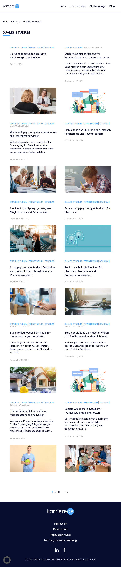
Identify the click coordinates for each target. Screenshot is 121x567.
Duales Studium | (19, 47)
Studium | (50, 47)
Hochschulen (77, 6)
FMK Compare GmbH (85, 559)
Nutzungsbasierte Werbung (60, 540)
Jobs (63, 6)
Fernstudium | (36, 47)
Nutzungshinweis (60, 534)
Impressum (60, 523)
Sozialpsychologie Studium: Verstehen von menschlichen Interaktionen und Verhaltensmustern (32, 271)
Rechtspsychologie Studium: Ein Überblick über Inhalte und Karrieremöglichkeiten (83, 271)
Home (6, 21)
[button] (7, 560)
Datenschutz (60, 529)
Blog (112, 6)
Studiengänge (97, 6)
